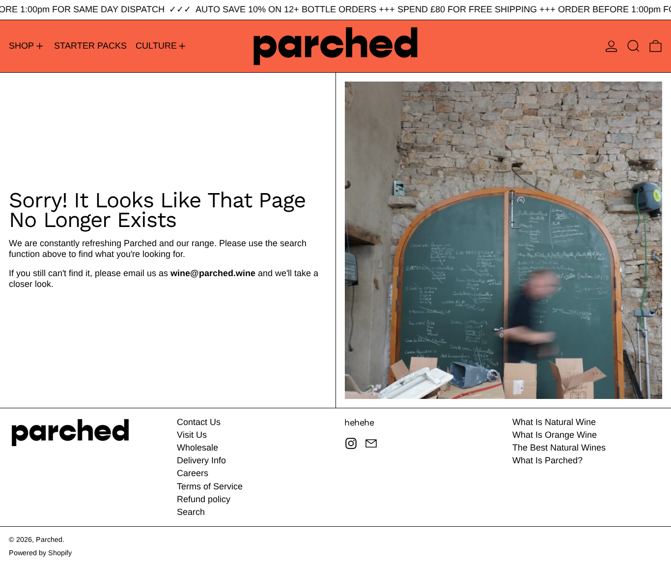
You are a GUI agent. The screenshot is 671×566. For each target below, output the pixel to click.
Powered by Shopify (40, 553)
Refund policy (203, 499)
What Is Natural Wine (554, 422)
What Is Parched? (547, 460)
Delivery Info (201, 460)
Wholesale (197, 448)
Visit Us (192, 435)
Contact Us (199, 422)
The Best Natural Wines (559, 448)
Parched (49, 539)
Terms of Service (210, 486)
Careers (192, 473)
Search (191, 512)
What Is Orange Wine (554, 435)
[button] (633, 46)
